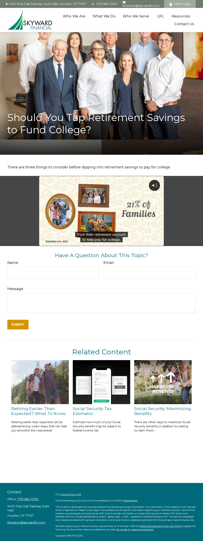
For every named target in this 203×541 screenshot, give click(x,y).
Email (108, 262)
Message (15, 289)
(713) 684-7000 (106, 4)
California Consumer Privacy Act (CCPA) (161, 526)
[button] (74, 16)
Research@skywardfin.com (141, 6)
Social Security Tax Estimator (92, 411)
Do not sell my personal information (135, 529)
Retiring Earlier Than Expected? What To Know (38, 411)
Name (12, 262)
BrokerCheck (131, 500)
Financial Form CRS (70, 494)
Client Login (182, 4)
